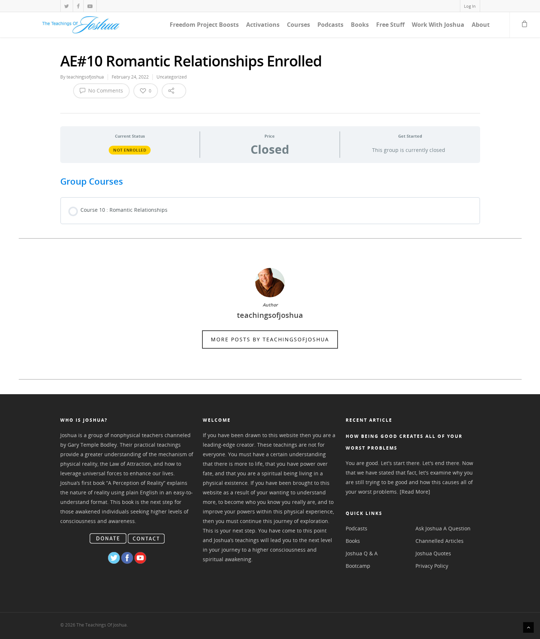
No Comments (105, 90)
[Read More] (415, 491)
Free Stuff (390, 25)
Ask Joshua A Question (443, 528)
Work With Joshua (438, 25)
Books (360, 25)
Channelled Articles (439, 540)
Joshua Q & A (362, 553)
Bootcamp (358, 565)
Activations (263, 25)
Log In (470, 6)
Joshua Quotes (433, 553)
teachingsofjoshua (85, 77)
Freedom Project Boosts (204, 25)
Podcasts (330, 25)
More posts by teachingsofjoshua (270, 339)
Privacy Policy (431, 565)
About (481, 25)
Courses (298, 25)
